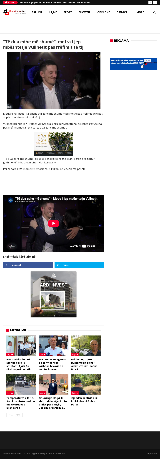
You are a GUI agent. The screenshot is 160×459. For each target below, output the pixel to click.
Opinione (103, 12)
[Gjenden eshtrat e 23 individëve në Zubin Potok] (86, 384)
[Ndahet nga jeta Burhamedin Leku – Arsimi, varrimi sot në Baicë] (86, 345)
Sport (68, 12)
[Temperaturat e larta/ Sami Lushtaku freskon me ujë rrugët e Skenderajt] (21, 384)
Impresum (152, 453)
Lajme (53, 12)
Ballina (37, 12)
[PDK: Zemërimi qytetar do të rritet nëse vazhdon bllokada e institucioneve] (53, 345)
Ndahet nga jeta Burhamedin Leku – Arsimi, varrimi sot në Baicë (55, 2)
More (140, 12)
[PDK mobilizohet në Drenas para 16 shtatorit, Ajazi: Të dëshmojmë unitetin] (21, 345)
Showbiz (84, 12)
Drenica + (123, 12)
